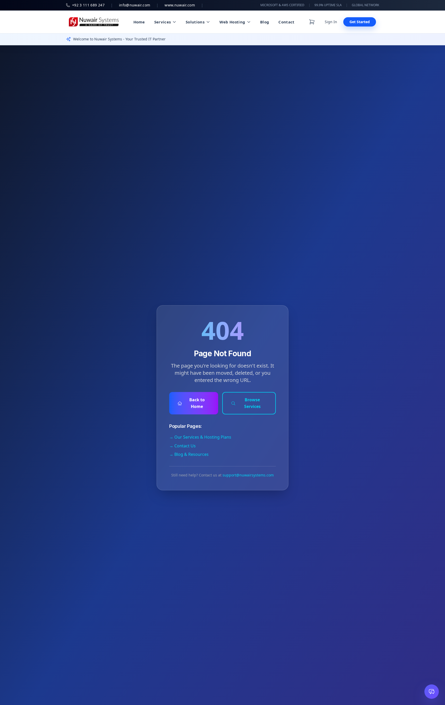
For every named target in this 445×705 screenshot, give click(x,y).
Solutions (195, 21)
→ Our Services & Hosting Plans (200, 437)
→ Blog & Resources (189, 454)
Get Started (359, 21)
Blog (264, 21)
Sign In (331, 21)
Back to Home (197, 403)
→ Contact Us (182, 446)
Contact (286, 21)
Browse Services (252, 403)
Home (139, 21)
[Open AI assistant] (431, 691)
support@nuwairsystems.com (248, 475)
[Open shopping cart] (312, 22)
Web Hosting (232, 21)
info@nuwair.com (134, 5)
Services (162, 21)
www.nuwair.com (180, 5)
